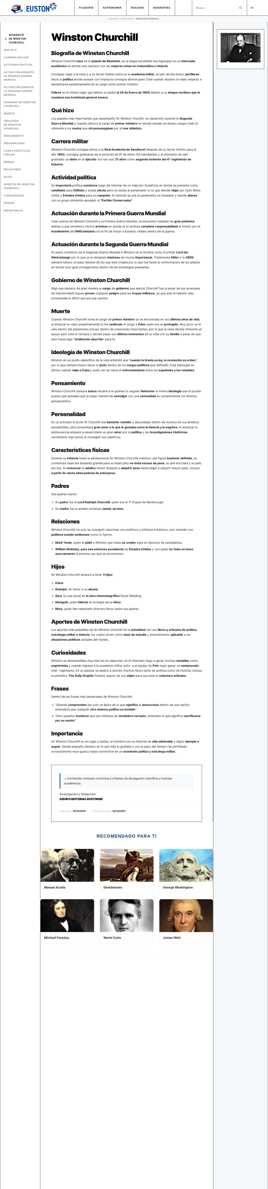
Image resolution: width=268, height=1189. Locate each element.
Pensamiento (14, 136)
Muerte (9, 113)
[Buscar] (240, 8)
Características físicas (17, 152)
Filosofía (86, 7)
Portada (113, 19)
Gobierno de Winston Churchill (20, 104)
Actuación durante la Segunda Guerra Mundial (19, 91)
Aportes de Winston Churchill (19, 186)
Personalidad (14, 143)
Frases (9, 203)
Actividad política (18, 64)
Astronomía (112, 7)
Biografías (161, 7)
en (252, 7)
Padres (9, 162)
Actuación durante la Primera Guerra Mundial (19, 76)
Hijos (8, 177)
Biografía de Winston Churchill (17, 38)
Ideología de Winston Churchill (12, 124)
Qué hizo (10, 49)
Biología (137, 7)
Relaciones (12, 169)
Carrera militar (16, 57)
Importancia (13, 210)
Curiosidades (14, 195)
